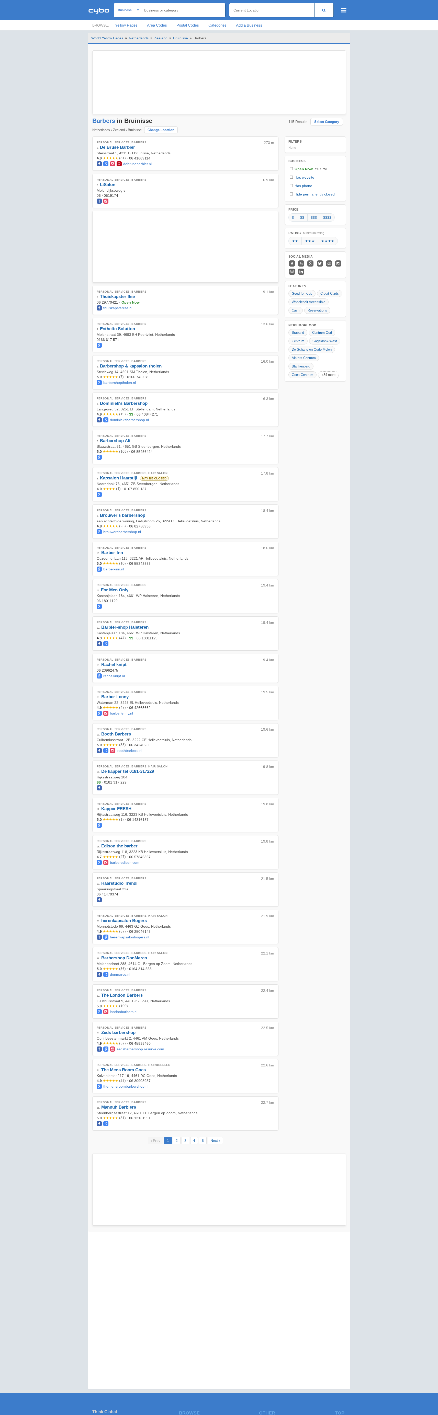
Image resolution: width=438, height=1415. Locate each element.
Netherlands (139, 38)
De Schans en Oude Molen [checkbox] (312, 349)
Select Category (326, 122)
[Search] (323, 10)
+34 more (328, 375)
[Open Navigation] (344, 10)
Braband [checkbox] (298, 333)
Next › (215, 1140)
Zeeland (160, 38)
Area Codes (157, 25)
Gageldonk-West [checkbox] (324, 341)
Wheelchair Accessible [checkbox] (308, 302)
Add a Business (249, 25)
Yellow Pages (126, 25)
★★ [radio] (295, 241)
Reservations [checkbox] (317, 310)
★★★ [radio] (310, 241)
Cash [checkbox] (295, 310)
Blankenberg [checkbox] (301, 366)
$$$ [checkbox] (314, 217)
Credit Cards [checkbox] (329, 293)
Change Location (161, 130)
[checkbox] (315, 169)
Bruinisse (180, 38)
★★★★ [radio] (327, 241)
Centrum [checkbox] (298, 341)
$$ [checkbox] (302, 217)
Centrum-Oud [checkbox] (322, 333)
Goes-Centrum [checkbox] (302, 375)
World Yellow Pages (107, 38)
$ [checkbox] (293, 217)
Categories (217, 25)
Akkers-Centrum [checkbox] (304, 358)
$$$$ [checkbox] (327, 217)
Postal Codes (187, 25)
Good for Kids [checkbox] (302, 293)
